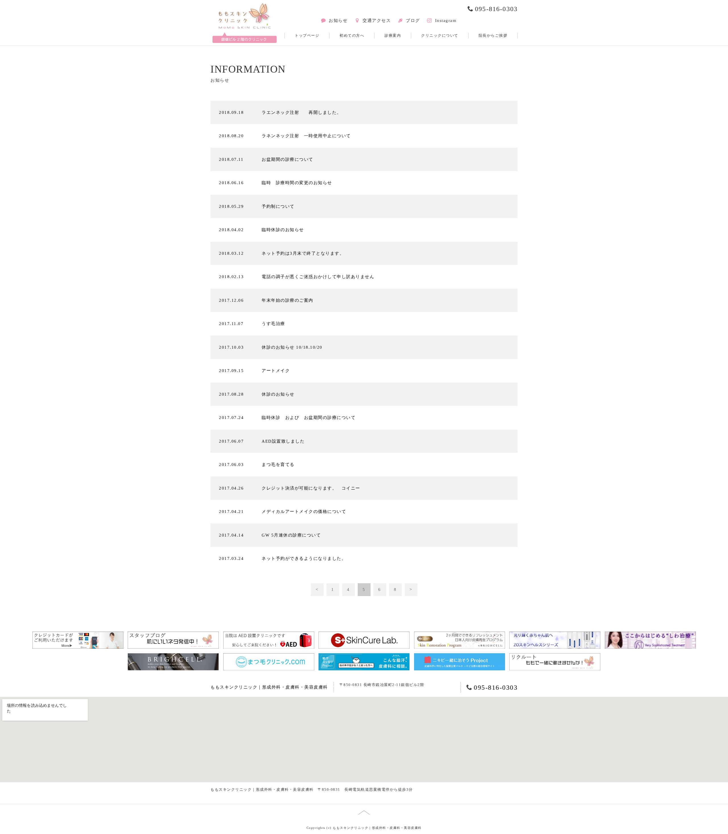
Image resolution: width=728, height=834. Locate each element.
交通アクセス (377, 20)
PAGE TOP (11, 825)
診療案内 (392, 35)
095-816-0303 (496, 9)
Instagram (445, 20)
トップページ (307, 35)
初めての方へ (352, 35)
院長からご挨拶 (493, 35)
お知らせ (338, 20)
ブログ (413, 20)
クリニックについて (439, 35)
